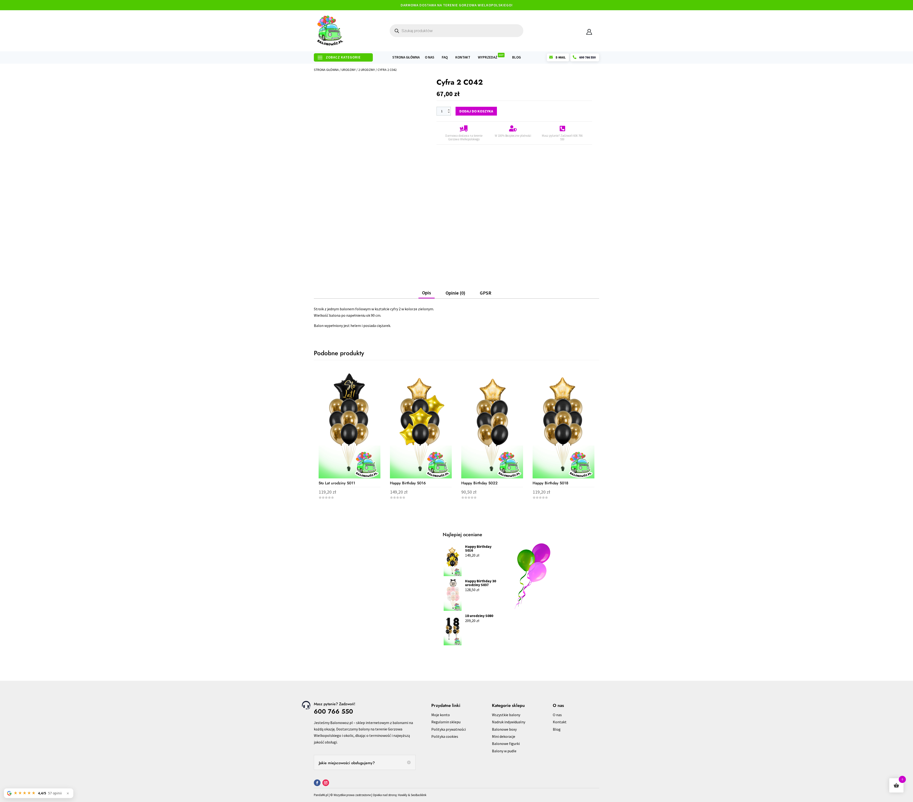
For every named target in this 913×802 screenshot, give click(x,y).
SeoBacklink (418, 795)
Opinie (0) (455, 293)
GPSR (485, 293)
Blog (516, 57)
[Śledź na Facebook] (317, 782)
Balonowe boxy (504, 729)
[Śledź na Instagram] (325, 782)
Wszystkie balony (506, 714)
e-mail (561, 57)
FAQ (445, 57)
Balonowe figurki (506, 743)
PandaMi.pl (321, 795)
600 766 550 (333, 711)
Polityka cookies (444, 736)
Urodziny (348, 70)
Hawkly (402, 795)
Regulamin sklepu (446, 721)
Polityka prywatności (448, 729)
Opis (426, 293)
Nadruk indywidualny (508, 721)
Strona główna (406, 57)
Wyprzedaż (491, 57)
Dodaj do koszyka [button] (349, 509)
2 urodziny (366, 70)
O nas (429, 57)
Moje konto (440, 714)
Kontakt (462, 57)
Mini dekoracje (503, 736)
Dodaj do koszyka (476, 111)
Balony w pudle (504, 751)
